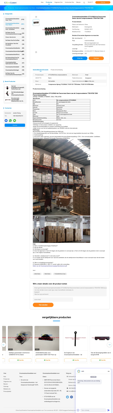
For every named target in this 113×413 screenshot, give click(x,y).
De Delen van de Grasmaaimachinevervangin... (15, 33)
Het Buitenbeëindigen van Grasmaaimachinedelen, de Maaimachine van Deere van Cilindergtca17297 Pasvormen (18, 93)
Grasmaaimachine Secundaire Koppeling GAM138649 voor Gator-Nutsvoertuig (67, 354)
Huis (5, 376)
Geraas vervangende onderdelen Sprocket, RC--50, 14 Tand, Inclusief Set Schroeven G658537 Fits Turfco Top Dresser (52, 391)
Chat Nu (103, 2)
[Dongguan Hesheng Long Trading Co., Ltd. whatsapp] (10, 120)
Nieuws (6, 384)
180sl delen (47, 274)
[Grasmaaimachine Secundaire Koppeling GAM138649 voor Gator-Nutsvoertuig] (69, 338)
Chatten (15, 125)
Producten (7, 379)
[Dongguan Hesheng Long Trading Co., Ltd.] (10, 3)
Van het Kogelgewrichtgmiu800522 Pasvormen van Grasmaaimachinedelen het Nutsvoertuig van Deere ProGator (18, 87)
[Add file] (78, 410)
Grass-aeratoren (15, 37)
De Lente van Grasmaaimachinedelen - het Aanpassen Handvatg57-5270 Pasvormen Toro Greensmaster (29, 382)
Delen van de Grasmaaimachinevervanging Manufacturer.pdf (50, 266)
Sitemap (6, 386)
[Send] (108, 410)
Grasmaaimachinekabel (15, 67)
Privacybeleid (7, 391)
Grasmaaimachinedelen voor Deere (15, 24)
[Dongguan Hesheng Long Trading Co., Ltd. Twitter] (67, 397)
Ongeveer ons (7, 381)
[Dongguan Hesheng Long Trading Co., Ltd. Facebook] (71, 397)
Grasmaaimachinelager (15, 70)
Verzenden (43, 305)
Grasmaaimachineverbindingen (15, 51)
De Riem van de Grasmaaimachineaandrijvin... (15, 74)
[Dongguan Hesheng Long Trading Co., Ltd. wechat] (14, 120)
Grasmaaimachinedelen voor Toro (15, 19)
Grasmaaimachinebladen (15, 48)
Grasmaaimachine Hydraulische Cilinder (15, 63)
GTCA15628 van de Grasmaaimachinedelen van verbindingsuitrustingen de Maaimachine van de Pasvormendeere (52, 399)
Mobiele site (7, 389)
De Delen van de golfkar (15, 40)
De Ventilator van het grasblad (15, 44)
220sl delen (37, 274)
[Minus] (109, 371)
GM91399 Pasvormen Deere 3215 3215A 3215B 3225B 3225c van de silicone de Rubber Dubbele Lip (53, 382)
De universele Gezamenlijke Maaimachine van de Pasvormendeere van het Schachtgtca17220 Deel (18, 99)
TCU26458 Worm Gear (60, 274)
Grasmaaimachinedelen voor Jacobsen (15, 28)
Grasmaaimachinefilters (15, 54)
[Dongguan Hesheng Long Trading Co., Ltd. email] (6, 120)
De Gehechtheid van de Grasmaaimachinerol (15, 58)
